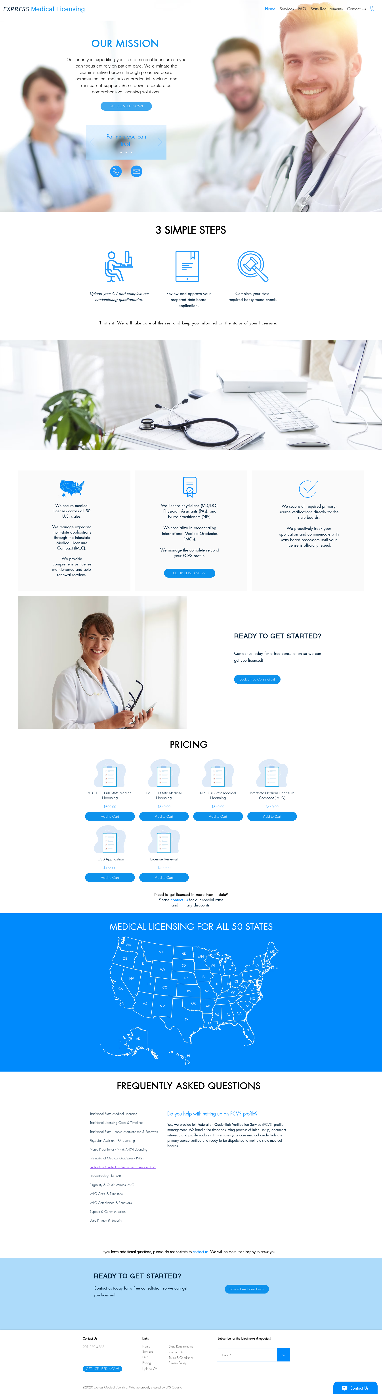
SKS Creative (174, 1387)
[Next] (160, 142)
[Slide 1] (121, 152)
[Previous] (92, 142)
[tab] (124, 1114)
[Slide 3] (131, 152)
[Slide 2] (126, 152)
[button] (372, 8)
